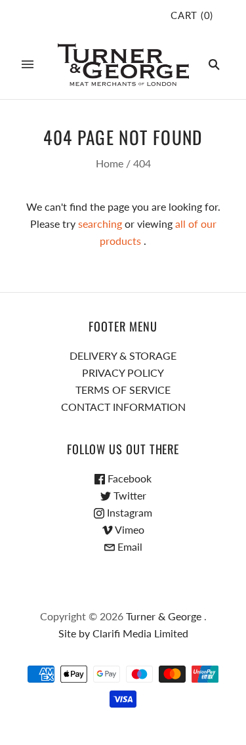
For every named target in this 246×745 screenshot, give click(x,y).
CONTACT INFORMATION (123, 406)
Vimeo (128, 529)
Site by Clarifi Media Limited (123, 633)
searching (100, 223)
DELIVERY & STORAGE (123, 355)
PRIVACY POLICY (123, 372)
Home (109, 163)
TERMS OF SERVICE (123, 389)
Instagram (128, 512)
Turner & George (163, 616)
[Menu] (27, 64)
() (192, 15)
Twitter (128, 495)
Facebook (128, 478)
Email (128, 546)
